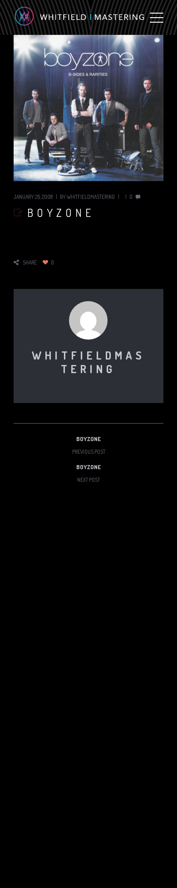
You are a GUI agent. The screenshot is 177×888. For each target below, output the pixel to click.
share (30, 262)
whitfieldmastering (91, 196)
